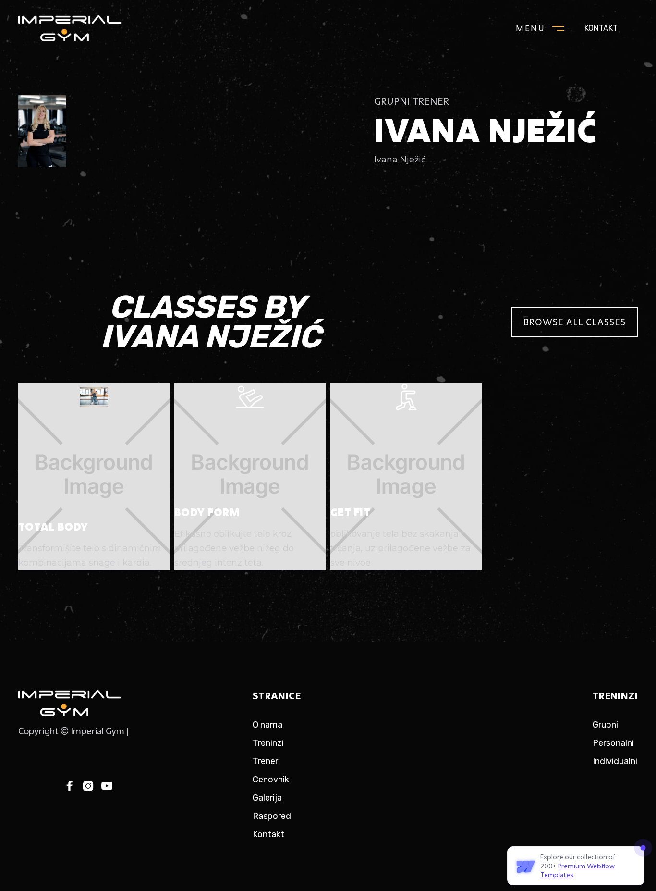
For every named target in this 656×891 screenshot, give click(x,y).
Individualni (615, 761)
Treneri (266, 761)
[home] (80, 28)
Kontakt (601, 28)
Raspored (272, 816)
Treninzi (268, 743)
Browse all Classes (574, 322)
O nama (267, 724)
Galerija (267, 797)
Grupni (605, 724)
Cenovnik (271, 779)
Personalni (613, 743)
